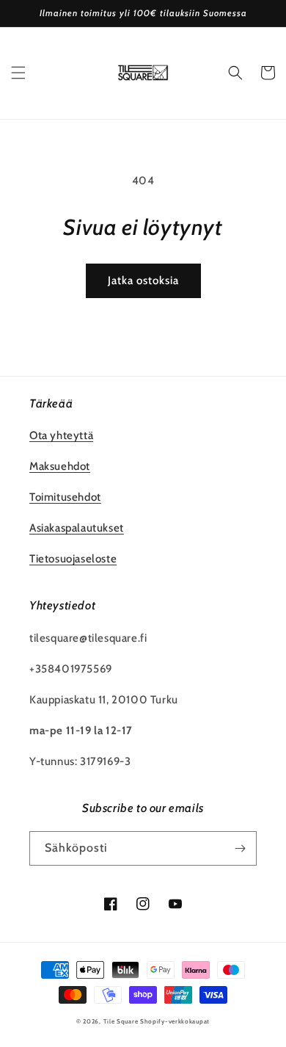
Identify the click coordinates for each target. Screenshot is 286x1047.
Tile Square (121, 1021)
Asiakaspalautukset (76, 528)
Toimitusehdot (65, 497)
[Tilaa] (240, 848)
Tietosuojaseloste (73, 558)
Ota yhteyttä (61, 435)
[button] (18, 73)
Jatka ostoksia (143, 280)
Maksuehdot (59, 466)
